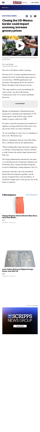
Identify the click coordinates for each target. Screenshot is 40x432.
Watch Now (34, 2)
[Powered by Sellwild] (35, 305)
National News (9, 16)
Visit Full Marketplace (32, 195)
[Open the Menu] (3, 2)
